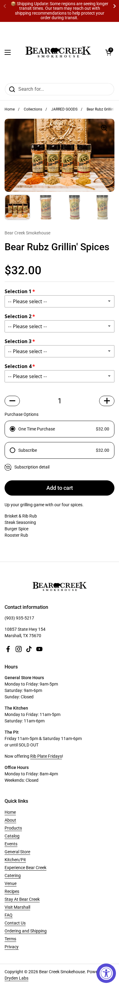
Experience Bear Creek (25, 867)
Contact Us (15, 923)
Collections (33, 109)
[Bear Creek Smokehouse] (58, 52)
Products (13, 828)
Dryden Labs (16, 978)
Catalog (12, 835)
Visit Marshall (17, 907)
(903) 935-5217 (19, 618)
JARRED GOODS (64, 109)
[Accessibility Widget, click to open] (106, 973)
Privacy (12, 946)
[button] (108, 52)
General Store (17, 851)
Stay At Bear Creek (22, 899)
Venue (10, 883)
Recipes (12, 891)
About (10, 820)
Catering (13, 875)
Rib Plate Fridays (46, 756)
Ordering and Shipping (26, 930)
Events (11, 843)
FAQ (9, 915)
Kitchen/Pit (15, 859)
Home (10, 109)
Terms (10, 938)
